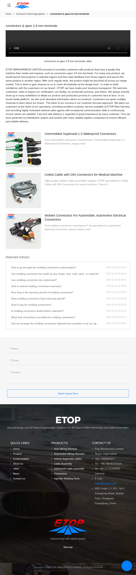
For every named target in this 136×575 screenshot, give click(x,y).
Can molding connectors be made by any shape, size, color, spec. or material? (55, 273)
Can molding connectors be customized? (34, 280)
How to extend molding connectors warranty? (36, 286)
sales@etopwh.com (106, 483)
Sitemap (68, 547)
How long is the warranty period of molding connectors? (42, 292)
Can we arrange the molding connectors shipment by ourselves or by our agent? (56, 323)
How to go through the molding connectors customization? (43, 267)
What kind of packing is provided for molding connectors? (43, 317)
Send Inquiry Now (68, 393)
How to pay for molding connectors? (31, 304)
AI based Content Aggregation (30, 14)
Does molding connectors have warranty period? (38, 298)
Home (9, 14)
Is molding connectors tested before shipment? (37, 311)
